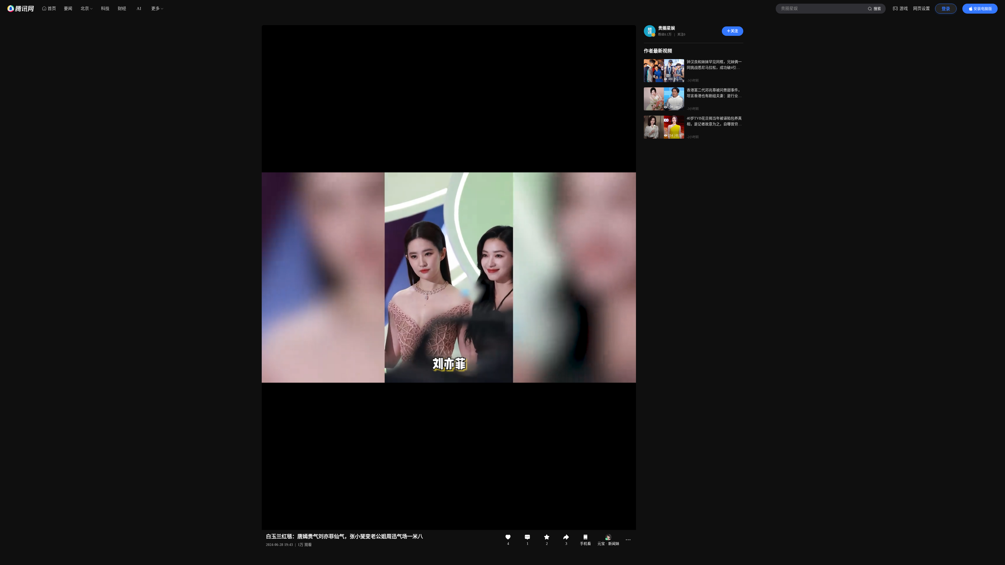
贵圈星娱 (666, 28)
